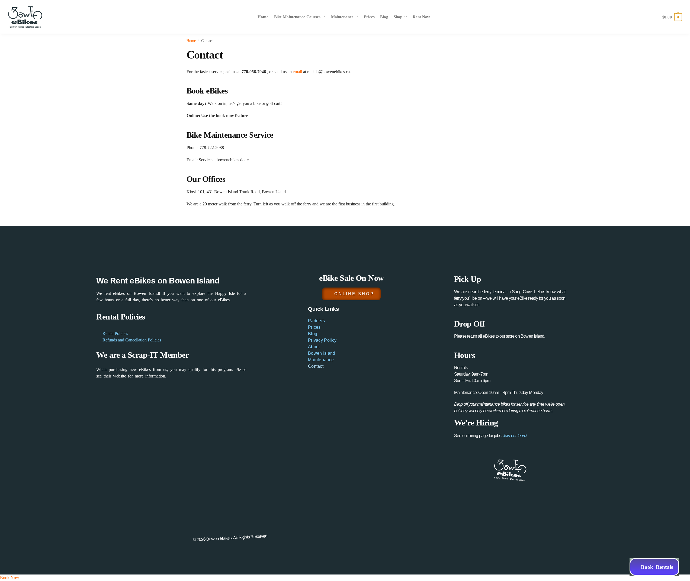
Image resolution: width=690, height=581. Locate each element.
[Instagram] (497, 535)
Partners (316, 320)
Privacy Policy (322, 340)
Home (191, 41)
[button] (672, 17)
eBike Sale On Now (351, 277)
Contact (315, 366)
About (314, 346)
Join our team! (515, 435)
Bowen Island (321, 353)
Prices (314, 327)
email (297, 71)
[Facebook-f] (485, 535)
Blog (312, 333)
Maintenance (321, 359)
